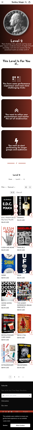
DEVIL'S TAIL (21, 335)
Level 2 (18, 179)
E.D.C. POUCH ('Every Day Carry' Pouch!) (8, 219)
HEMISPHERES (22, 365)
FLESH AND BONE (7, 247)
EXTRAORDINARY (7, 365)
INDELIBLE (21, 247)
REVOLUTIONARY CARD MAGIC (7, 336)
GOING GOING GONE (6, 304)
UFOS (19, 275)
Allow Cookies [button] (20, 425)
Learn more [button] (6, 421)
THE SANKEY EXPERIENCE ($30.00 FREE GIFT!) (24, 305)
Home (10, 179)
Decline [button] (5, 425)
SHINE (3, 275)
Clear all (19, 192)
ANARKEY (20, 217)
